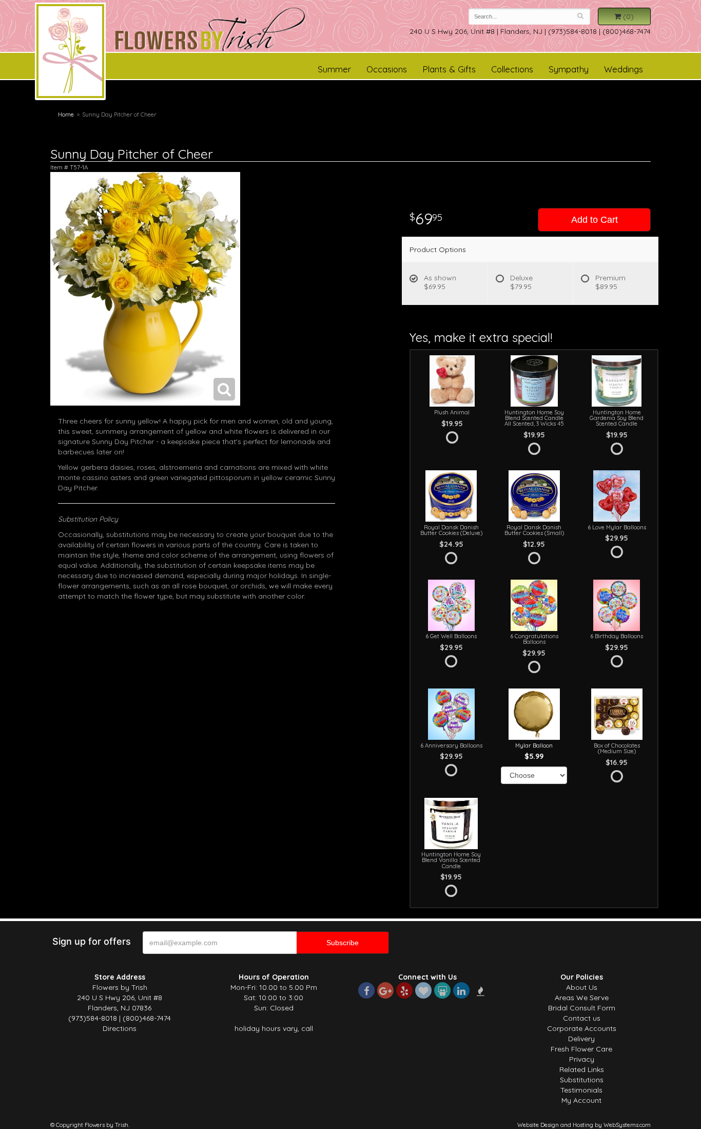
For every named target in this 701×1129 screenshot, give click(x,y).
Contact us (581, 1018)
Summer (334, 69)
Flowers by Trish (70, 53)
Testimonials (581, 1090)
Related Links (581, 1069)
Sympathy (569, 69)
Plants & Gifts (449, 69)
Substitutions (581, 1079)
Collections (512, 69)
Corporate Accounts (581, 1028)
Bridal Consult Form (581, 1007)
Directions (120, 1028)
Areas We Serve (582, 997)
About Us (581, 987)
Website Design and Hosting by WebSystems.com (584, 1124)
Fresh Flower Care (581, 1049)
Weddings (623, 69)
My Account (581, 1100)
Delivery (581, 1038)
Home (66, 114)
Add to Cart (594, 220)
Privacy (581, 1059)
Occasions (386, 69)
